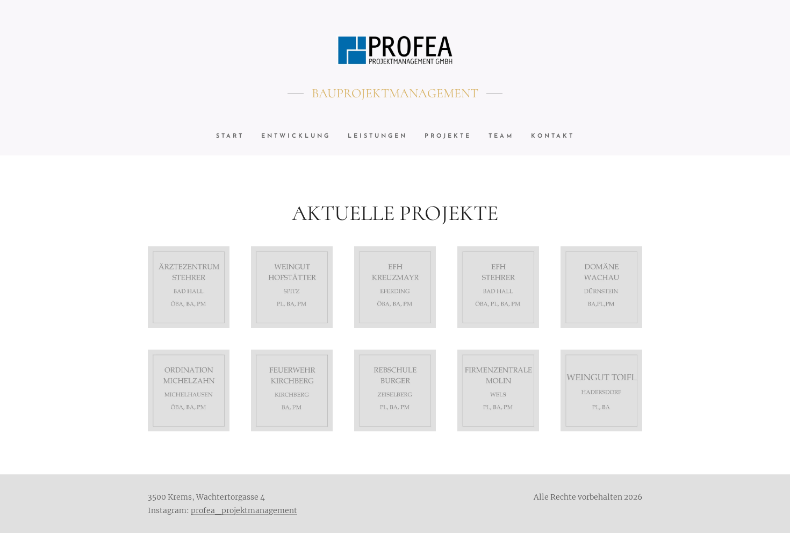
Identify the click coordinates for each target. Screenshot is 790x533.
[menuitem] (234, 136)
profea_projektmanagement (244, 510)
